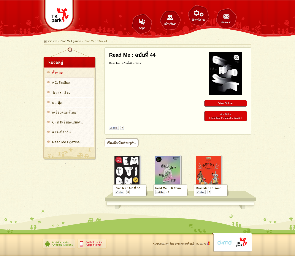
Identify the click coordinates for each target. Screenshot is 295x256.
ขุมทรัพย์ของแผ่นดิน (67, 122)
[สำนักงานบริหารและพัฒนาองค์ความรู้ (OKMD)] (224, 242)
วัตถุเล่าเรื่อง (61, 92)
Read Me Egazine (70, 41)
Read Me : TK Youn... (169, 188)
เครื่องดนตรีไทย (64, 112)
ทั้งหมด (57, 72)
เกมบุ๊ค (57, 102)
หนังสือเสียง (61, 82)
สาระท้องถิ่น (61, 132)
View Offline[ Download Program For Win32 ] (225, 116)
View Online (225, 103)
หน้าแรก (52, 41)
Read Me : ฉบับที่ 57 (127, 188)
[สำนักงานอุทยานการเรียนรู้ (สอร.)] (242, 242)
